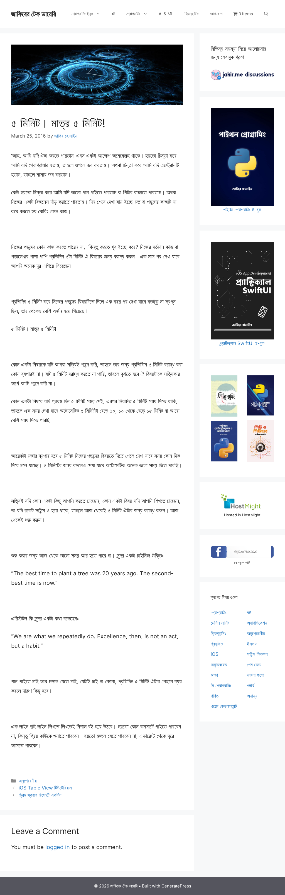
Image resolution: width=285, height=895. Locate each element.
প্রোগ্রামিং (133, 13)
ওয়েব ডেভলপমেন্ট (224, 706)
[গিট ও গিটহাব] (260, 441)
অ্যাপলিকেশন (257, 623)
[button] (266, 14)
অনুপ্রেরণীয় (27, 781)
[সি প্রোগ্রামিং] (224, 396)
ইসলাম (252, 644)
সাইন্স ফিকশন (257, 654)
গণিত (214, 696)
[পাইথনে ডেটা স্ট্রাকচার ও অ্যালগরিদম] (224, 441)
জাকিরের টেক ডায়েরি (33, 14)
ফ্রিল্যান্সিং (192, 13)
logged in (57, 847)
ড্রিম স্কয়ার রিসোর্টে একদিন (40, 795)
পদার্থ (250, 685)
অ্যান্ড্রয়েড (219, 664)
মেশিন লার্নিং (220, 623)
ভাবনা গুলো (255, 675)
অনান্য (252, 696)
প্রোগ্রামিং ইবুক (82, 13)
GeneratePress (176, 886)
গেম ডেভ (254, 664)
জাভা (214, 675)
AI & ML (166, 13)
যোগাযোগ (216, 13)
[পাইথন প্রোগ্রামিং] (260, 395)
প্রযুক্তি (217, 644)
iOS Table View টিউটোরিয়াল (45, 788)
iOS (214, 654)
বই (113, 13)
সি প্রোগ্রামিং (221, 685)
